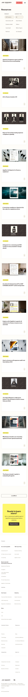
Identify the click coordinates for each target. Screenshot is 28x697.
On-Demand (19, 31)
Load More (14, 495)
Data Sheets (19, 20)
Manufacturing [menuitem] (18, 603)
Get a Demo (19, 2)
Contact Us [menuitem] (17, 672)
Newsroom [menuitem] (17, 665)
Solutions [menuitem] (3, 587)
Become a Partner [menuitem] (5, 668)
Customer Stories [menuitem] (4, 625)
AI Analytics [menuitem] (3, 576)
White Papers (19, 28)
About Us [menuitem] (17, 652)
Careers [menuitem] (17, 668)
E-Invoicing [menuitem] (3, 557)
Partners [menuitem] (3, 665)
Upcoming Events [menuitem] (18, 644)
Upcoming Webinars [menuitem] (19, 637)
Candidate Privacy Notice (6, 684)
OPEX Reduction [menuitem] (4, 600)
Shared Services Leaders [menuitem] (6, 619)
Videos (17, 24)
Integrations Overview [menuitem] (5, 661)
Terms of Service (14, 684)
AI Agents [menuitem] (3, 569)
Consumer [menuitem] (3, 647)
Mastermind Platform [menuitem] (5, 566)
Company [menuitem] (17, 661)
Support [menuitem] (3, 687)
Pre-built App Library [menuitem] (5, 579)
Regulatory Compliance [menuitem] (6, 603)
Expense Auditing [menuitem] (18, 550)
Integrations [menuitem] (3, 652)
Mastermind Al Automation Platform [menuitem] (6, 563)
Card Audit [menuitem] (17, 554)
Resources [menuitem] (17, 625)
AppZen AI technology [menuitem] (5, 583)
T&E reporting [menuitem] (18, 546)
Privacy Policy (20, 683)
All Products (8, 17)
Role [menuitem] (2, 608)
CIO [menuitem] (2, 615)
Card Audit (8, 28)
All (16, 17)
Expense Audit (9, 24)
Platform (8, 31)
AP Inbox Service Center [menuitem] (6, 554)
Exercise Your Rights (5, 685)
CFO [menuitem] (2, 612)
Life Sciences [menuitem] (17, 600)
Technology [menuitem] (3, 637)
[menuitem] (7, 630)
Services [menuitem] (3, 644)
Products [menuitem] (3, 541)
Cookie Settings (21, 684)
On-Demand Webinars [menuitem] (19, 640)
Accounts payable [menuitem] (5, 546)
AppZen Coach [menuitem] (17, 557)
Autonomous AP (9, 20)
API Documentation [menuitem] (5, 691)
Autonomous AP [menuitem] (4, 550)
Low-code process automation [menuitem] (5, 573)
